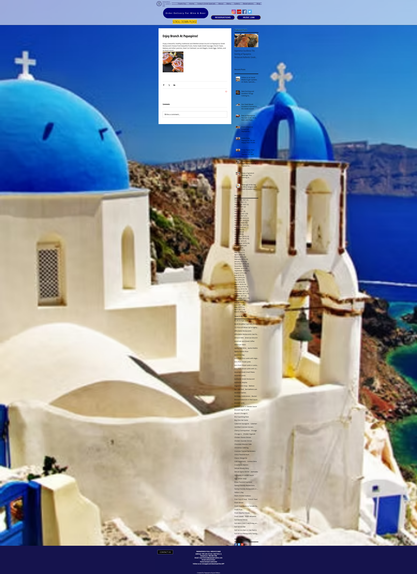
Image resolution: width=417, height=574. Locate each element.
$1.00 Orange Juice (241, 321)
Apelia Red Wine (240, 348)
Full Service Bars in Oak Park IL (245, 530)
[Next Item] (255, 40)
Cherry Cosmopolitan (242, 430)
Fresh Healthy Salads (242, 513)
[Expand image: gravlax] (173, 62)
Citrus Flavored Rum (241, 455)
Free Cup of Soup (240, 499)
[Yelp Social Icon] (239, 12)
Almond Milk (239, 338)
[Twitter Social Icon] (250, 12)
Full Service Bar (240, 527)
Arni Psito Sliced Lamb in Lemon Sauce (246, 365)
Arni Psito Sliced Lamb (242, 362)
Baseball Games (240, 393)
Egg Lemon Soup (240, 479)
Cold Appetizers (240, 461)
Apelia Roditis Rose (241, 351)
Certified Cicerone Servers (243, 427)
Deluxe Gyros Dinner (241, 472)
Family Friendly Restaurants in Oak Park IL (246, 489)
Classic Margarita (240, 458)
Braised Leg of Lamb (241, 410)
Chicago (254, 430)
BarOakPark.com (251, 389)
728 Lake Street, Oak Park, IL (212, 554)
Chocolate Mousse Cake (243, 444)
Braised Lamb (239, 403)
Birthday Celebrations (242, 396)
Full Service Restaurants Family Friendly (246, 534)
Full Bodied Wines (240, 520)
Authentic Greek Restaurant (244, 379)
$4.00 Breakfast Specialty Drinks (246, 324)
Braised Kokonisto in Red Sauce (245, 400)
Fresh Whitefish (250, 516)
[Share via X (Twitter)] (169, 85)
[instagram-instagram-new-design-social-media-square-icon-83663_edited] (234, 12)
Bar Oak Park (239, 389)
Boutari (254, 396)
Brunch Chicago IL (241, 413)
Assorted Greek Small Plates (244, 372)
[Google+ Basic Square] (242, 544)
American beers (240, 345)
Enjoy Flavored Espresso (243, 482)
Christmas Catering (241, 448)
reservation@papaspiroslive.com (210, 558)
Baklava (251, 386)
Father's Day (238, 492)
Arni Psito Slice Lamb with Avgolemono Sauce (246, 358)
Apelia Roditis (253, 348)
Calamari (254, 424)
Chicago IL (238, 434)
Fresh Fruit (238, 510)
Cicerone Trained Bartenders (244, 451)
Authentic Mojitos (240, 382)
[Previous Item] (238, 40)
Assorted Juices (240, 375)
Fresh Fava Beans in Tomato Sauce (246, 506)
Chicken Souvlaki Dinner (243, 441)
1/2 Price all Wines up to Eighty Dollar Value (246, 327)
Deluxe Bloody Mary (241, 468)
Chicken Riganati (249, 434)
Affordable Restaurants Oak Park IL (246, 334)
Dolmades (254, 472)
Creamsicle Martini (241, 465)
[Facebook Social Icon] (244, 12)
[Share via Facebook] (164, 85)
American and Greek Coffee (244, 341)
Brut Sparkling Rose (241, 417)
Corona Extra (252, 461)
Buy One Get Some (241, 420)
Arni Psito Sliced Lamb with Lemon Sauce (246, 369)
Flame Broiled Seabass (242, 496)
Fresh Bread (238, 503)
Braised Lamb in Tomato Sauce (245, 406)
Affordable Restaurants (242, 331)
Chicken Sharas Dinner (242, 437)
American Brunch (251, 338)
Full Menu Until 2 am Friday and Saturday (246, 523)
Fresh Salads (239, 516)
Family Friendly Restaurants (244, 485)
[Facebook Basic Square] (235, 544)
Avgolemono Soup (240, 386)
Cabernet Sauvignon (241, 424)
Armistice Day (239, 355)
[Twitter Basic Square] (239, 544)
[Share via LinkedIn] (174, 85)
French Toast (252, 499)
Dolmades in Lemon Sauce (244, 475)
